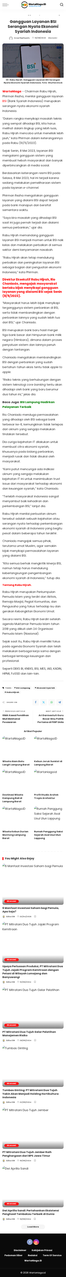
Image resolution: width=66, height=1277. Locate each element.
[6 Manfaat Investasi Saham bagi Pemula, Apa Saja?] (33, 884)
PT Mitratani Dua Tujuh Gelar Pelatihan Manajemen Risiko (29, 1033)
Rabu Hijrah (13, 692)
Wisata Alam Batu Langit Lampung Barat (16, 763)
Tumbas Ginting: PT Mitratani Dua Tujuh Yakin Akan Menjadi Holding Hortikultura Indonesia (30, 1093)
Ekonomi (52, 38)
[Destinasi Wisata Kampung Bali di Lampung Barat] (17, 781)
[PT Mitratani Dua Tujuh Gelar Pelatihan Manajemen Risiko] (33, 1008)
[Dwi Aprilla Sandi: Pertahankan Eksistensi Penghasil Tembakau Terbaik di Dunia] (33, 1186)
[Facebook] (35, 702)
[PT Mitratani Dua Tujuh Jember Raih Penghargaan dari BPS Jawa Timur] (33, 1128)
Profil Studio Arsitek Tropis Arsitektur (46, 796)
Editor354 (10, 916)
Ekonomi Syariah (46, 688)
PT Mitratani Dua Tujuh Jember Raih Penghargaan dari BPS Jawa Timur (27, 1153)
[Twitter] (43, 702)
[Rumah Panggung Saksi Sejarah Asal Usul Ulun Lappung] (49, 817)
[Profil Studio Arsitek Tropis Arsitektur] (49, 781)
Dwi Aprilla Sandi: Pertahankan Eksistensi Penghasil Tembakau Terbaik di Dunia (30, 1212)
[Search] (62, 5)
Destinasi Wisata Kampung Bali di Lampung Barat (12, 798)
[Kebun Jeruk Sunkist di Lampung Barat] (49, 747)
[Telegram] (59, 702)
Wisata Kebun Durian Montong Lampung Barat (15, 835)
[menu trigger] (6, 5)
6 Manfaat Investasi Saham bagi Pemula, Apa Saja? (30, 909)
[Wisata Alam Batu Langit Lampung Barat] (17, 747)
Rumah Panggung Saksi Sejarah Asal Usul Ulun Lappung (48, 835)
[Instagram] (36, 1242)
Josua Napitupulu (22, 38)
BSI (4, 101)
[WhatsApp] (51, 702)
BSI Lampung (23, 688)
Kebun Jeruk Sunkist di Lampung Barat (48, 763)
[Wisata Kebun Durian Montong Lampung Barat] (17, 817)
